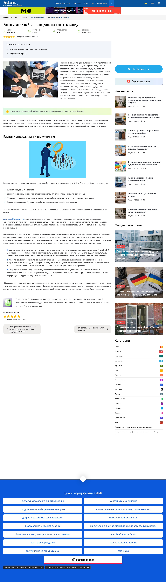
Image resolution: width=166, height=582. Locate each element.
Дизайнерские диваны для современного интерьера (142, 194)
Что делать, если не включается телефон (91, 329)
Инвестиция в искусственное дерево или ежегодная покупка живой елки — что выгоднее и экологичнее (145, 100)
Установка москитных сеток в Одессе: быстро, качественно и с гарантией (138, 328)
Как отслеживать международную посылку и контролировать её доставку (143, 147)
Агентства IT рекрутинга (13, 219)
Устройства (138, 356)
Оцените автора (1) (18, 53)
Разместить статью (141, 81)
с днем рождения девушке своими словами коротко (123, 509)
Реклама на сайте (85, 560)
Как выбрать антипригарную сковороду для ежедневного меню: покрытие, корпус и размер (144, 116)
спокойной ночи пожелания (123, 517)
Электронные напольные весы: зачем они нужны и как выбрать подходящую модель (22, 329)
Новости (121, 246)
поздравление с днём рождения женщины (43, 509)
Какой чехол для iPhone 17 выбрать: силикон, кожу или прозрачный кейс (143, 131)
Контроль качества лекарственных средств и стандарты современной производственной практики (137, 254)
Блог (86, 3)
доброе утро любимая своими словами (42, 517)
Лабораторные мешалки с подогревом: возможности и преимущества (141, 179)
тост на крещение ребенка (123, 542)
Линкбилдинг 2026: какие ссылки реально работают (134, 427)
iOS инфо (138, 389)
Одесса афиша (61, 3)
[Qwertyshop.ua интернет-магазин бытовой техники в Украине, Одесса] (64, 10)
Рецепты (138, 375)
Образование (138, 418)
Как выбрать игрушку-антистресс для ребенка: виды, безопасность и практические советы (144, 163)
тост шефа (123, 551)
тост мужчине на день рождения (43, 551)
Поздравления (101, 3)
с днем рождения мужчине (123, 501)
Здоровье (138, 366)
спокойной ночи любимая (123, 534)
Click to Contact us (141, 69)
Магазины (138, 361)
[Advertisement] (139, 10)
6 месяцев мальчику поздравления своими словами (43, 534)
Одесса (138, 347)
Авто (138, 422)
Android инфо (138, 399)
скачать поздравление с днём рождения (43, 501)
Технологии (138, 384)
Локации (77, 3)
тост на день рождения (43, 542)
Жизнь (138, 413)
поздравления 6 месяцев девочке (42, 526)
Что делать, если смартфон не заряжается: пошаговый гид (136, 432)
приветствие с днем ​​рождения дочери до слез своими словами (123, 526)
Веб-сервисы (138, 380)
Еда (138, 370)
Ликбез (138, 394)
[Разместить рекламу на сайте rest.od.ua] (102, 10)
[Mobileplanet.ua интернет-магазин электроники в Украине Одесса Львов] (26, 10)
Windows (138, 408)
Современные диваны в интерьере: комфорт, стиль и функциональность (143, 210)
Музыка (138, 403)
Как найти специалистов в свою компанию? (29, 49)
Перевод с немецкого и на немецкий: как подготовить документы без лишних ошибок (137, 292)
